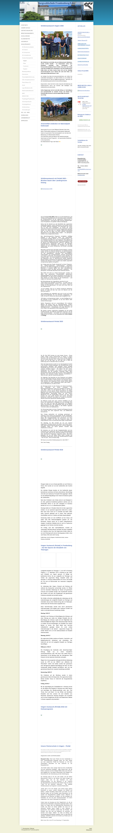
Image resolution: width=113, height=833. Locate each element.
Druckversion (26, 828)
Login (90, 828)
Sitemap (32, 828)
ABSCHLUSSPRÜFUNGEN (84, 37)
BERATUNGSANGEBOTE (83, 51)
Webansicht (89, 829)
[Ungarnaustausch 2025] (56, 200)
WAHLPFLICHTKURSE (83, 64)
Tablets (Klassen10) (82, 40)
